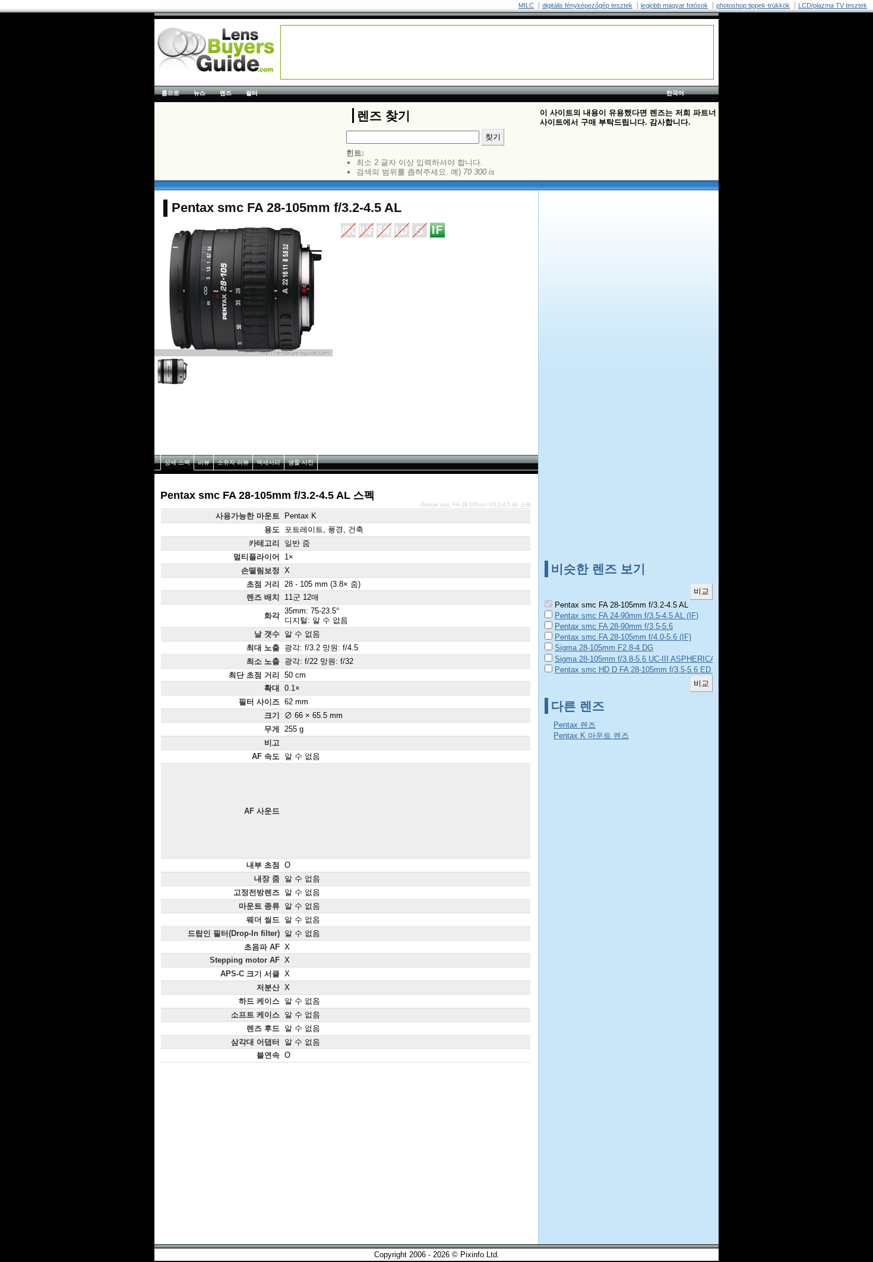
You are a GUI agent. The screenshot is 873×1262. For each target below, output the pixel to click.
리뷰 (204, 462)
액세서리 (268, 462)
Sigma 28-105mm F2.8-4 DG (604, 647)
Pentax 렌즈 (574, 724)
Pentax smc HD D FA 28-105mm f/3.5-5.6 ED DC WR (647, 669)
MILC (526, 5)
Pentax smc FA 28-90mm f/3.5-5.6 (614, 626)
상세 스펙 (177, 462)
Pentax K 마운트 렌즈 (591, 735)
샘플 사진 (301, 462)
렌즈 (226, 93)
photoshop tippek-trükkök (753, 5)
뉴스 (199, 93)
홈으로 (170, 93)
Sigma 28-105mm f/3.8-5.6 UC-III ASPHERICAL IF (642, 658)
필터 (252, 93)
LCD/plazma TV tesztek (832, 5)
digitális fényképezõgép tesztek (587, 5)
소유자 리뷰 (233, 462)
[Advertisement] (497, 52)
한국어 (675, 93)
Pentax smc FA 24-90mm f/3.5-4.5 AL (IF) (626, 615)
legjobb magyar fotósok (674, 5)
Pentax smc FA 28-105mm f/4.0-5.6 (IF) (623, 636)
